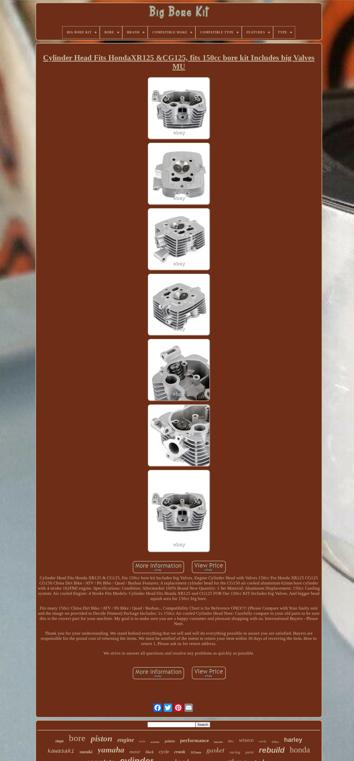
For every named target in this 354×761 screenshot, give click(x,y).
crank (179, 751)
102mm (195, 752)
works (262, 741)
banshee (218, 742)
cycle (164, 751)
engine (125, 740)
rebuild (272, 750)
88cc (231, 741)
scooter (155, 741)
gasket (215, 750)
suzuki (86, 751)
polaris (170, 741)
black (150, 752)
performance (194, 740)
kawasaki (60, 751)
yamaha (111, 749)
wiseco (246, 740)
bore (77, 738)
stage (59, 741)
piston (101, 738)
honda (300, 749)
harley (293, 739)
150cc (275, 741)
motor (135, 751)
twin (142, 741)
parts (249, 752)
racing (235, 752)
